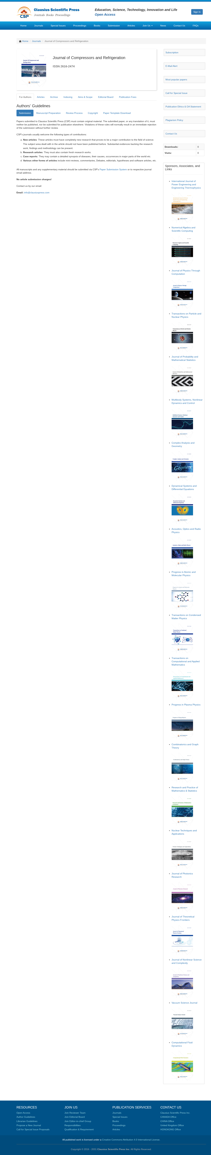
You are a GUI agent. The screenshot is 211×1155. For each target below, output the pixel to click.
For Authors (25, 97)
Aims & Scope (85, 97)
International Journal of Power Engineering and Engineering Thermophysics (186, 184)
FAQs (195, 25)
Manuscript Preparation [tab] (48, 113)
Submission (114, 25)
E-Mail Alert (171, 66)
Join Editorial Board (74, 1117)
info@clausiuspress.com (36, 192)
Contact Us (179, 25)
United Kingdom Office (172, 1125)
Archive (54, 97)
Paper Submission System (113, 169)
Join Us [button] (147, 25)
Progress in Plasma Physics (186, 704)
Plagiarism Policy (174, 120)
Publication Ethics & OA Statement (183, 106)
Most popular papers (176, 79)
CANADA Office (168, 1117)
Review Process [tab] (74, 113)
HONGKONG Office (170, 1129)
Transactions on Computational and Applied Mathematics (186, 661)
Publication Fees (127, 97)
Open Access (23, 1112)
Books (97, 25)
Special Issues (58, 25)
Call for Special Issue (176, 93)
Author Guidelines (25, 1117)
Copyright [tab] (93, 113)
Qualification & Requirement (79, 1129)
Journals (38, 25)
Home (23, 25)
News (163, 25)
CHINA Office (167, 1121)
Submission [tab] (25, 113)
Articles (131, 25)
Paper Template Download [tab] (117, 113)
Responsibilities (72, 1125)
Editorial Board (105, 97)
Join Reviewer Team (75, 1112)
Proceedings (79, 25)
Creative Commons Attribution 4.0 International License (131, 1139)
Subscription (172, 52)
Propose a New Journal (28, 1125)
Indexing (67, 97)
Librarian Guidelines (26, 1121)
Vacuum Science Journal (184, 1002)
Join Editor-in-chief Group (77, 1121)
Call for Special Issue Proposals (32, 1129)
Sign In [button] (197, 12)
